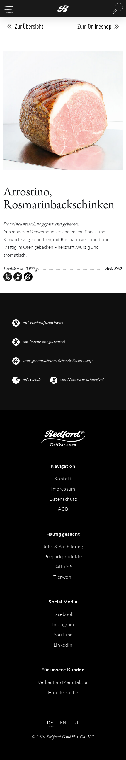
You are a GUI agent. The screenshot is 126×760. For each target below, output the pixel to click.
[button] (9, 9)
